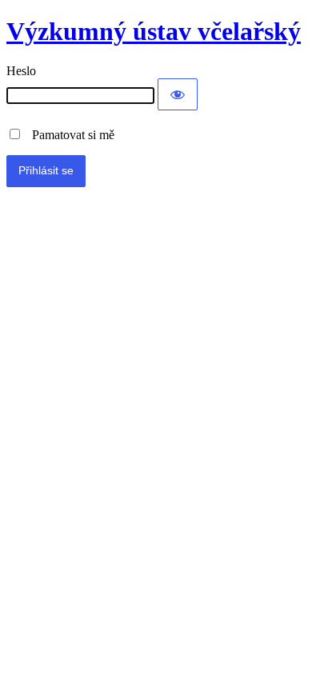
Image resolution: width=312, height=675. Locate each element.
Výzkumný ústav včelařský (153, 31)
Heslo (21, 71)
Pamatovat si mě (68, 135)
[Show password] (178, 94)
